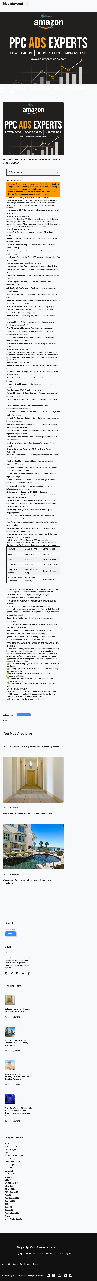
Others (8, 1189)
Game (7, 1171)
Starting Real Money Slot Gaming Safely (40, 746)
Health (8, 1174)
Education (9, 1159)
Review (8, 1201)
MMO (7, 1180)
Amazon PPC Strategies (34, 492)
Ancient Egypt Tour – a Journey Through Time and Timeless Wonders (17, 1076)
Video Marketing (12, 1219)
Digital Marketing (23, 715)
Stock (7, 1210)
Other (7, 1186)
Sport (7, 1207)
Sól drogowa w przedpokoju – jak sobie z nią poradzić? (28, 813)
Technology (10, 1213)
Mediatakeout (13, 4)
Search (10, 934)
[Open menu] (27, 4)
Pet (6, 1195)
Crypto (8, 1153)
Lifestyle (8, 1177)
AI (5, 1144)
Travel (7, 1216)
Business (8, 1147)
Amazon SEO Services (21, 343)
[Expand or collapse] (57, 172)
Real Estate (10, 1198)
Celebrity (9, 1150)
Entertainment (11, 1162)
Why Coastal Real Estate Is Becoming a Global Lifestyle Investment (17, 1043)
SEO (6, 1204)
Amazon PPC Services (21, 210)
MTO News (9, 1183)
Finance (8, 1165)
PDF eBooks (10, 1192)
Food (7, 1168)
